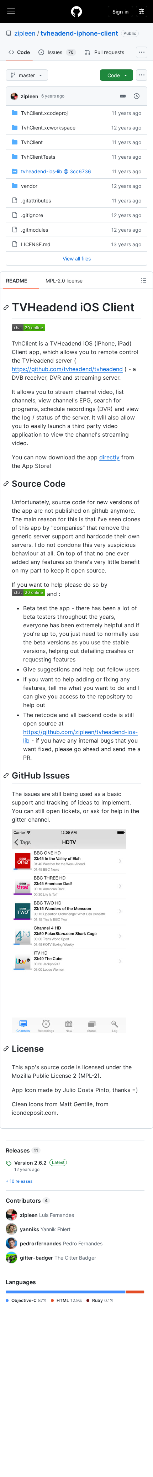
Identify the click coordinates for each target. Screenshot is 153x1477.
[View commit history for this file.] (137, 96)
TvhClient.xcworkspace (48, 128)
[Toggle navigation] (11, 11)
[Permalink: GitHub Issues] (7, 775)
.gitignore (32, 215)
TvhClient (32, 142)
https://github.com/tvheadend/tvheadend (67, 369)
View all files (77, 258)
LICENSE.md (36, 244)
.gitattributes (36, 200)
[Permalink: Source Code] (7, 484)
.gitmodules (34, 230)
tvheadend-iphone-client (79, 33)
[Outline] (144, 280)
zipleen (25, 33)
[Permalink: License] (7, 1049)
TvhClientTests (38, 157)
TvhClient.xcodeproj (44, 113)
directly (109, 457)
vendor (29, 186)
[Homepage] (76, 11)
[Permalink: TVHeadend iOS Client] (7, 307)
